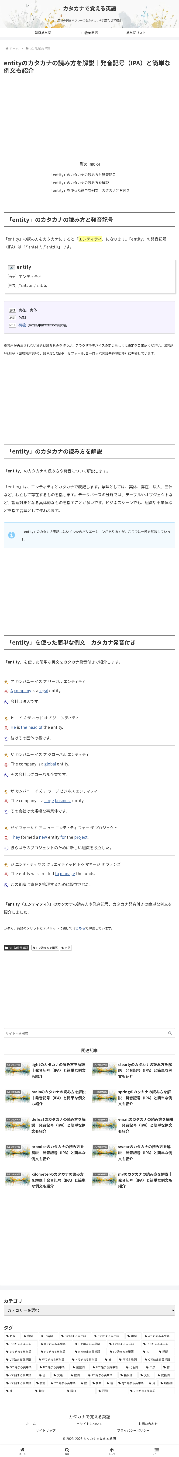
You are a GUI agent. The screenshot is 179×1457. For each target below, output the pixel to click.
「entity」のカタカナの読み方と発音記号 (82, 174)
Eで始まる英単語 (47, 948)
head (33, 727)
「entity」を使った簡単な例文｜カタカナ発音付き (89, 190)
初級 (22, 325)
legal (43, 690)
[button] (170, 1033)
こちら (80, 928)
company (22, 690)
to (57, 873)
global (50, 764)
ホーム (31, 1423)
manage (67, 873)
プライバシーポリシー (133, 1430)
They (15, 837)
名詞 (67, 948)
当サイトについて (89, 1423)
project (81, 837)
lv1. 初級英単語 (18, 948)
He (13, 727)
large (49, 800)
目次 (83, 164)
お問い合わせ (148, 1423)
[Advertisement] (89, 115)
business (63, 800)
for (63, 837)
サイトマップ (45, 1430)
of (40, 727)
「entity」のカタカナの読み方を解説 (79, 182)
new (43, 837)
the (24, 727)
